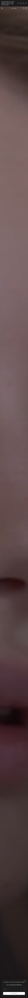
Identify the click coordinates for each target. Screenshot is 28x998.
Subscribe (14, 993)
